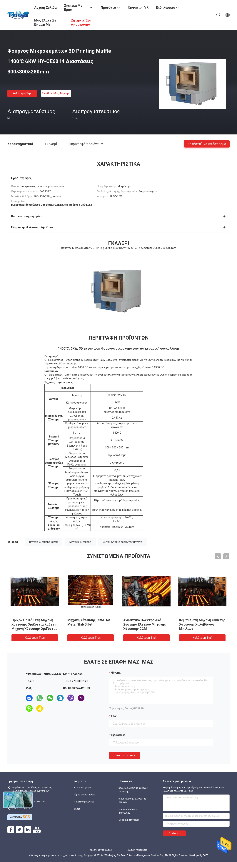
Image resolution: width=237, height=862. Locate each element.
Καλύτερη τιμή (22, 93)
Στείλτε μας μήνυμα (56, 93)
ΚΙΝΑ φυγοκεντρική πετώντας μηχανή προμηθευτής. (56, 855)
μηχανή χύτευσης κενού (43, 541)
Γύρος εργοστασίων (84, 794)
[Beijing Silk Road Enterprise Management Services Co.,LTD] (18, 14)
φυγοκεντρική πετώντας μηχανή (122, 541)
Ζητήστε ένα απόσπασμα (207, 144)
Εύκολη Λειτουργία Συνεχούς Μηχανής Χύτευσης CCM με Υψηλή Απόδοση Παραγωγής (202, 624)
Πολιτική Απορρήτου (137, 850)
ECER (205, 855)
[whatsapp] (39, 698)
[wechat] (50, 698)
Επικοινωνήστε (124, 755)
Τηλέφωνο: (118, 734)
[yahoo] (81, 698)
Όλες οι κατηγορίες (128, 820)
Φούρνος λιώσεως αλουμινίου (128, 811)
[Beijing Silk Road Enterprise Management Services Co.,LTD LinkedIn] (27, 829)
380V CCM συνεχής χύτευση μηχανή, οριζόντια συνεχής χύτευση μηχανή (145, 624)
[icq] (29, 708)
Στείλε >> (174, 833)
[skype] (60, 698)
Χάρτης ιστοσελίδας (101, 850)
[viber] (70, 698)
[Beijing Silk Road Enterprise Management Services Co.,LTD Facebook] (10, 829)
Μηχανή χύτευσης (80, 541)
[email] (29, 698)
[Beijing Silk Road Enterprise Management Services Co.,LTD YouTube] (37, 829)
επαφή (77, 808)
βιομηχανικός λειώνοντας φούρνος (132, 800)
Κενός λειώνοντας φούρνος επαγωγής (133, 790)
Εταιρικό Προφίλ (82, 787)
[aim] (39, 708)
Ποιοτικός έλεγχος (84, 801)
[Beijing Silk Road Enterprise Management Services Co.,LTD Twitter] (19, 829)
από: (114, 716)
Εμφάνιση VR (138, 7)
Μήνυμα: (116, 672)
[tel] (50, 708)
